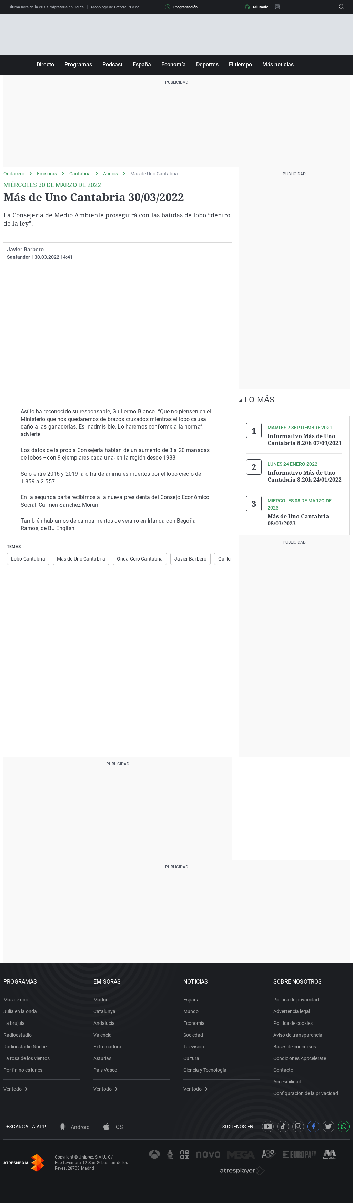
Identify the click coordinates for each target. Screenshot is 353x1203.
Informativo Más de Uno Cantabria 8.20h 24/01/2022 (305, 476)
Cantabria (80, 173)
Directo (45, 64)
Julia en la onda (20, 1011)
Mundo (191, 1011)
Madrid (101, 999)
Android (79, 1127)
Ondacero (13, 173)
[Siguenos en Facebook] (313, 1126)
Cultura (191, 1058)
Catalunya (104, 1011)
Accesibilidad (287, 1081)
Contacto (283, 1070)
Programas (78, 64)
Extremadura (107, 1046)
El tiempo (240, 64)
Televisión (193, 1046)
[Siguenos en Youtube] (268, 1126)
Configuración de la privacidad (305, 1093)
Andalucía (104, 1023)
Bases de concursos (294, 1046)
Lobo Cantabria (28, 559)
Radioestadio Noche (25, 1046)
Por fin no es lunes (22, 1070)
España (142, 64)
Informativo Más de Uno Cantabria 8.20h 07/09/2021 (305, 439)
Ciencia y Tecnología (204, 1070)
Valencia (102, 1035)
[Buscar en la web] (341, 6)
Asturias (102, 1058)
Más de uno (15, 999)
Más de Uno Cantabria (154, 173)
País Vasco (105, 1070)
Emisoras (47, 173)
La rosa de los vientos (26, 1058)
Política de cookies (293, 1023)
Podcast (112, 64)
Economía (173, 64)
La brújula (14, 1023)
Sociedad (193, 1035)
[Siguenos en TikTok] (283, 1126)
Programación (185, 7)
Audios (110, 173)
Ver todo (12, 1089)
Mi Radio (260, 7)
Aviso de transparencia (297, 1035)
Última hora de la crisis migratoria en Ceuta (46, 7)
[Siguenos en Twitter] (328, 1126)
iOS (118, 1127)
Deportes (207, 64)
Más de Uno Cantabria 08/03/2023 (298, 520)
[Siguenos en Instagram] (298, 1126)
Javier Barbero (190, 559)
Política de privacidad (296, 999)
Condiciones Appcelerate (299, 1058)
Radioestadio (17, 1035)
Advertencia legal (291, 1011)
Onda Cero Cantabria (140, 559)
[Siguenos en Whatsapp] (344, 1126)
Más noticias (278, 64)
